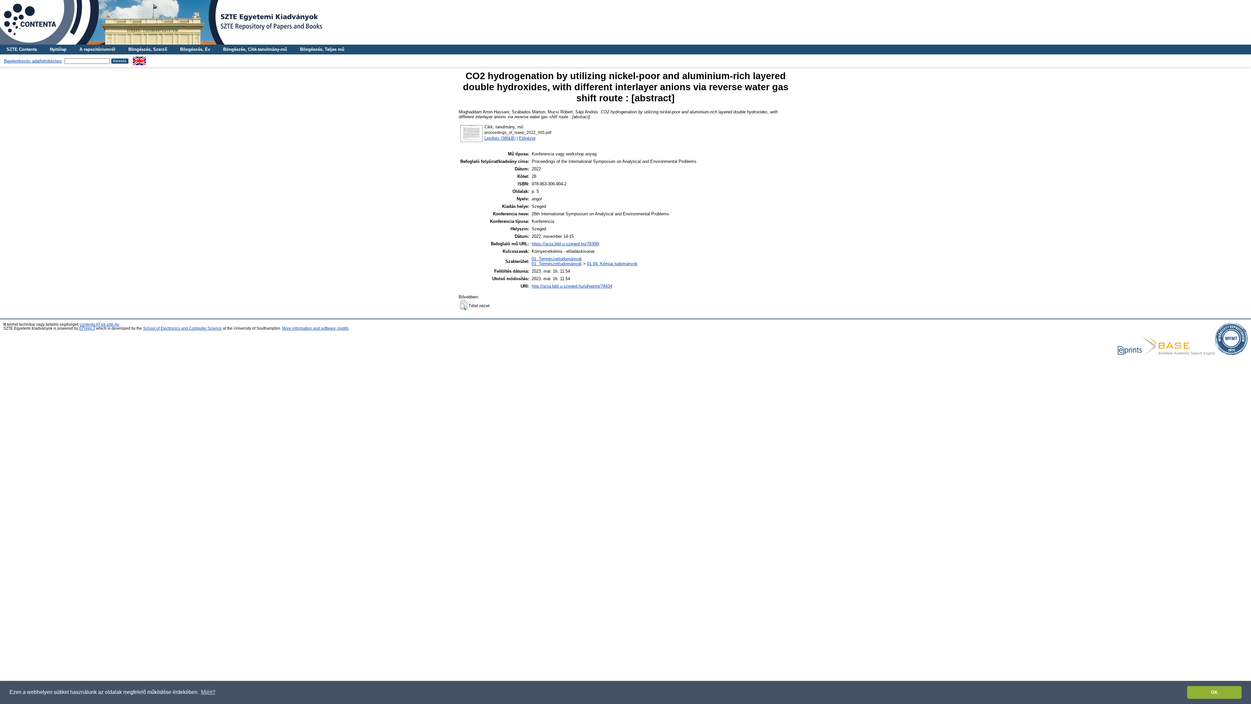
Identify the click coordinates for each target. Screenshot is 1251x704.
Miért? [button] (208, 692)
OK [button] (1214, 692)
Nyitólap (58, 49)
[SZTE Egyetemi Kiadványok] (625, 22)
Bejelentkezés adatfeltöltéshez (33, 61)
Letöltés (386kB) (499, 138)
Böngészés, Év (195, 49)
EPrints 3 (87, 328)
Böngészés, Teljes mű (322, 49)
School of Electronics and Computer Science (182, 328)
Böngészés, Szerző (147, 49)
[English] (139, 59)
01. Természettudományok (557, 258)
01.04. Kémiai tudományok (612, 263)
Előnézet (527, 138)
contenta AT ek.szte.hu (99, 324)
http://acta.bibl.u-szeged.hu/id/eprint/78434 (572, 286)
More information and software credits (315, 328)
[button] (463, 305)
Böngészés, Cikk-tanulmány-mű (255, 49)
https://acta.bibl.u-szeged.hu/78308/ (565, 243)
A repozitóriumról (97, 49)
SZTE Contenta (22, 49)
